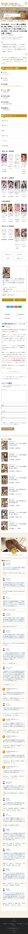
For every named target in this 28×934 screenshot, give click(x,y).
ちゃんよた (19, 494)
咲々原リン (10, 38)
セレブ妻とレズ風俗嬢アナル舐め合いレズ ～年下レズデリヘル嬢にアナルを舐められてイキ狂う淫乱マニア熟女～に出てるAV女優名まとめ (14, 725)
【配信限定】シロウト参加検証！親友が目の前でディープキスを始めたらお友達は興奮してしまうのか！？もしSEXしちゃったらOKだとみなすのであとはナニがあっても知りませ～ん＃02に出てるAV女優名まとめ (14, 836)
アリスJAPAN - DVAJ (24, 171)
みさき (4, 236)
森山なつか (19, 517)
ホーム (20, 318)
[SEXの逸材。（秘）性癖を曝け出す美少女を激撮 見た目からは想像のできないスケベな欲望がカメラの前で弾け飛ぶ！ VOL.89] (4, 491)
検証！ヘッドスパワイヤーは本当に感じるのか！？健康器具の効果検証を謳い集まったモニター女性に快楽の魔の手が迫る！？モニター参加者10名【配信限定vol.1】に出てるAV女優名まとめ (14, 896)
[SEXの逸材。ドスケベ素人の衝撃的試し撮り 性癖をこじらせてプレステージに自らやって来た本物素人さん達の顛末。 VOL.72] (4, 479)
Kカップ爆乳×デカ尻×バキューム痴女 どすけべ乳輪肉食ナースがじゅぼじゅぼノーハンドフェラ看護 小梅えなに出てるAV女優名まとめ (14, 787)
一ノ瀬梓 (18, 528)
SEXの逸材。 (20, 37)
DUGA (20, 300)
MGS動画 (3, 9)
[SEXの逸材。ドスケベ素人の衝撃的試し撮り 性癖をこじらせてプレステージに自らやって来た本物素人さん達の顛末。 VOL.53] (4, 514)
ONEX (4, 196)
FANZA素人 (23, 9)
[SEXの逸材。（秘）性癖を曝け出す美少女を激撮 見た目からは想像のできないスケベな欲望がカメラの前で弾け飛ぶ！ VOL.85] (4, 502)
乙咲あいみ (19, 471)
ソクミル (4, 140)
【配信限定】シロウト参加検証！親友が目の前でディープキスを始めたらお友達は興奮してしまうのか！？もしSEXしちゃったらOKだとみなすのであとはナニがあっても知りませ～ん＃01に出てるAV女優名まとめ (14, 856)
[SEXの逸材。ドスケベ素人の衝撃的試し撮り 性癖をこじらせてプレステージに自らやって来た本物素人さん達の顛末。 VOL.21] (4, 445)
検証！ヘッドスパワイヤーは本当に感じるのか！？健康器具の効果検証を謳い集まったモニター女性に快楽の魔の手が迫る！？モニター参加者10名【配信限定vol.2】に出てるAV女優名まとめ (14, 876)
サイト (3, 417)
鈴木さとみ (17, 38)
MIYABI (18, 482)
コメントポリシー (14, 371)
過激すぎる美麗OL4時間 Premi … (24, 190)
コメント (4, 389)
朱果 (14, 38)
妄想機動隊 (4, 239)
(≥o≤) (14, 334)
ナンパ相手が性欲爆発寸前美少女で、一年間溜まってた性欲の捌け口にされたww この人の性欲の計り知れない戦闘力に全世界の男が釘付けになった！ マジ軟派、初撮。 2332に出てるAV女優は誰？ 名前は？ (14, 656)
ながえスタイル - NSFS (17, 246)
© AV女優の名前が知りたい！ (14, 928)
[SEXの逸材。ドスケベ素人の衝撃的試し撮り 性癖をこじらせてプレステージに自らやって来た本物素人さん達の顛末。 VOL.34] (4, 456)
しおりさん (10, 161)
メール (3, 411)
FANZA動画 (13, 9)
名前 (3, 405)
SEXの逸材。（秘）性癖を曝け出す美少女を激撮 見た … (18, 490)
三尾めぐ (18, 505)
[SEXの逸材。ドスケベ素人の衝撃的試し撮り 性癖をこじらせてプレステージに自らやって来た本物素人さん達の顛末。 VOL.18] (4, 525)
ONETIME (10, 196)
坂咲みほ (18, 448)
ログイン (17, 930)
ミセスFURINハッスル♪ (11, 166)
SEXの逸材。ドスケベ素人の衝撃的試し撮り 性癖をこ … (18, 444)
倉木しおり (4, 38)
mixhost (14, 932)
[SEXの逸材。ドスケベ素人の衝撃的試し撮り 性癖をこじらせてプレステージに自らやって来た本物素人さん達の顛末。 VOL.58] (4, 468)
